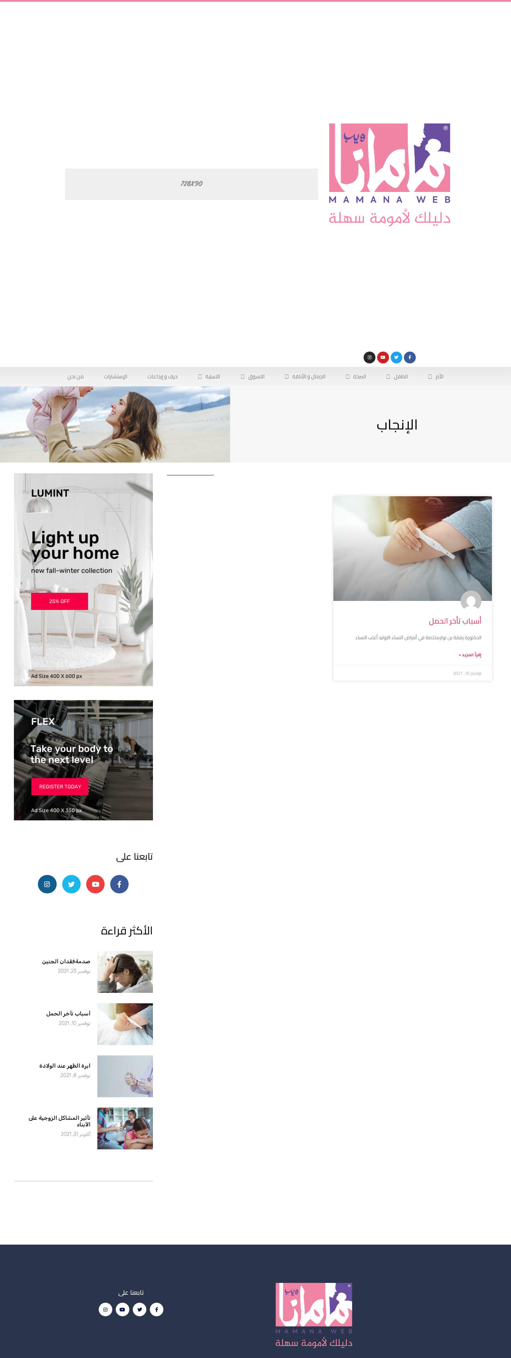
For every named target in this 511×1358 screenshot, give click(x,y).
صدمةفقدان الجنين (66, 961)
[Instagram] (369, 357)
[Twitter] (397, 357)
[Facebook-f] (410, 357)
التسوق (256, 376)
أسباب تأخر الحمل (455, 621)
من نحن (75, 376)
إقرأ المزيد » (470, 655)
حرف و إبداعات (162, 376)
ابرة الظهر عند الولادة (64, 1065)
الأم (440, 376)
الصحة (359, 376)
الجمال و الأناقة (308, 376)
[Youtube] (383, 357)
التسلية (212, 376)
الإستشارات (115, 376)
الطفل (401, 376)
